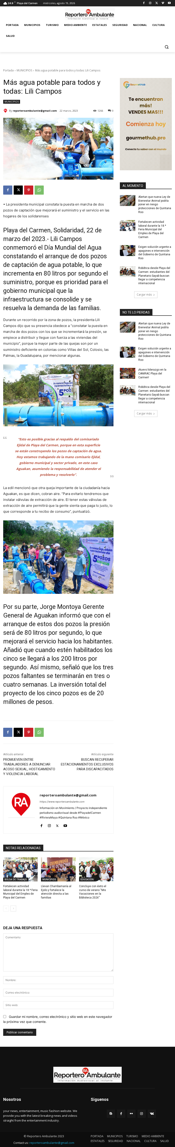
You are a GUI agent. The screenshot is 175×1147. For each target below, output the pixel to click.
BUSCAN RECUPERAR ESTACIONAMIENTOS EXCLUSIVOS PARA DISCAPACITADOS (87, 764)
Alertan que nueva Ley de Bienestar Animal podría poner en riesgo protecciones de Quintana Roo (154, 204)
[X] (156, 3)
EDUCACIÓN (87, 879)
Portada (8, 70)
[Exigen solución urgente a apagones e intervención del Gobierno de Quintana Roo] (127, 250)
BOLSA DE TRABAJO (16, 879)
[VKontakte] (152, 1114)
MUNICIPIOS (24, 70)
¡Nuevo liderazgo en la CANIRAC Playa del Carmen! (152, 373)
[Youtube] (169, 3)
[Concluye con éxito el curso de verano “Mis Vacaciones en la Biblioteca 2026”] (96, 869)
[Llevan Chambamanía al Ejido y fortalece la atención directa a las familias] (58, 869)
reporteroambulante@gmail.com (35, 110)
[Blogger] (111, 1114)
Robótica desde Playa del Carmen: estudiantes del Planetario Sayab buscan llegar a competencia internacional (154, 275)
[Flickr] (131, 1114)
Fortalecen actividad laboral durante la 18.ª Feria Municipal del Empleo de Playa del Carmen (152, 229)
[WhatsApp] (39, 190)
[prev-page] (6, 908)
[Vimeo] (162, 3)
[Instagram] (150, 3)
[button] (166, 47)
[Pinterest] (28, 190)
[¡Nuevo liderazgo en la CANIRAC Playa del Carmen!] (127, 373)
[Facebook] (144, 3)
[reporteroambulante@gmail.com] (6, 110)
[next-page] (13, 908)
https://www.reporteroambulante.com (62, 801)
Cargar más (144, 294)
